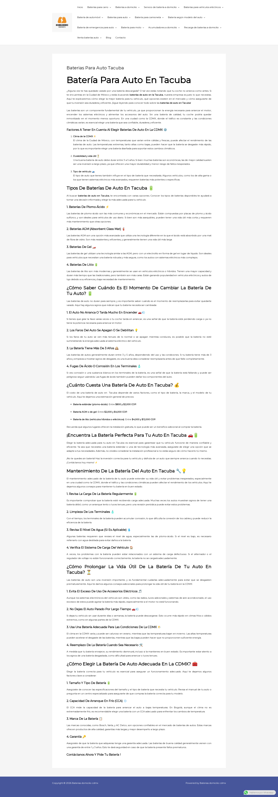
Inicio (80, 7)
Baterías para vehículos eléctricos (202, 7)
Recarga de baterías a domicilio (201, 27)
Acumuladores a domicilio (162, 27)
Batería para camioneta (148, 17)
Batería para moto (131, 27)
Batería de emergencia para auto (95, 27)
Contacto (120, 37)
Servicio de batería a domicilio (160, 7)
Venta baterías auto (88, 37)
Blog (108, 37)
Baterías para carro (97, 7)
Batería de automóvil (88, 17)
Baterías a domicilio (126, 7)
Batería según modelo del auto (185, 17)
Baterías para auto (117, 17)
